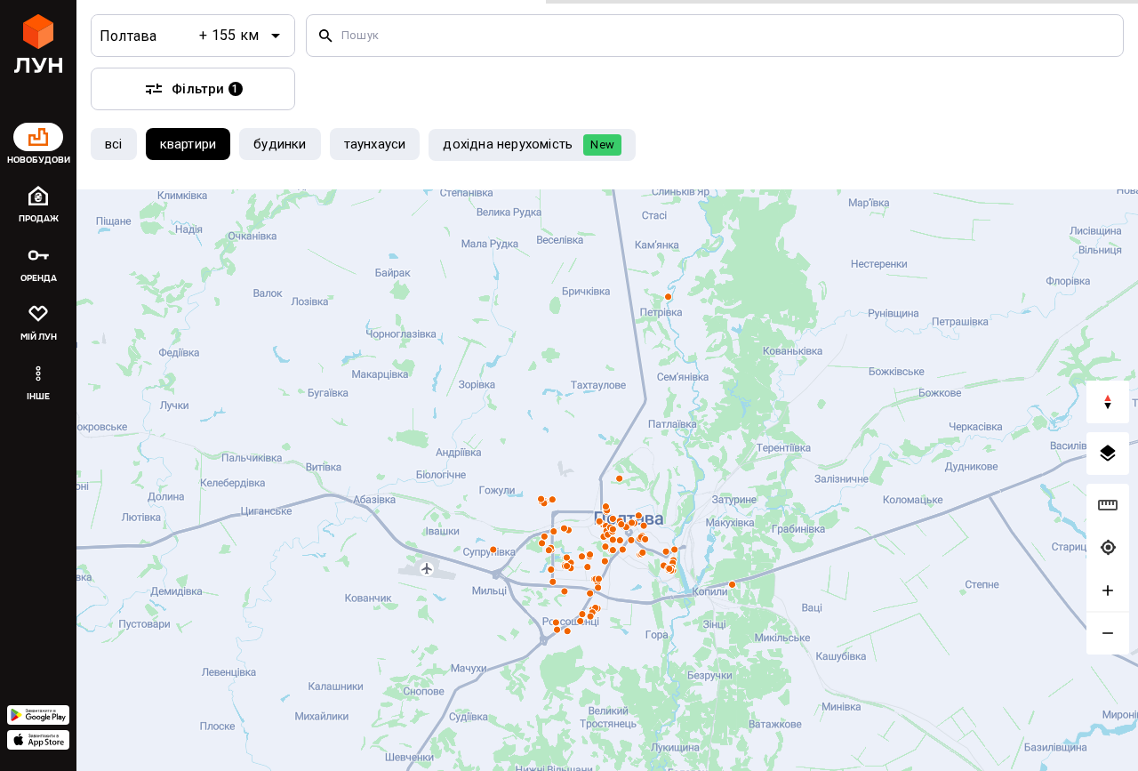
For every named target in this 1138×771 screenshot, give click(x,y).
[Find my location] (1107, 547)
